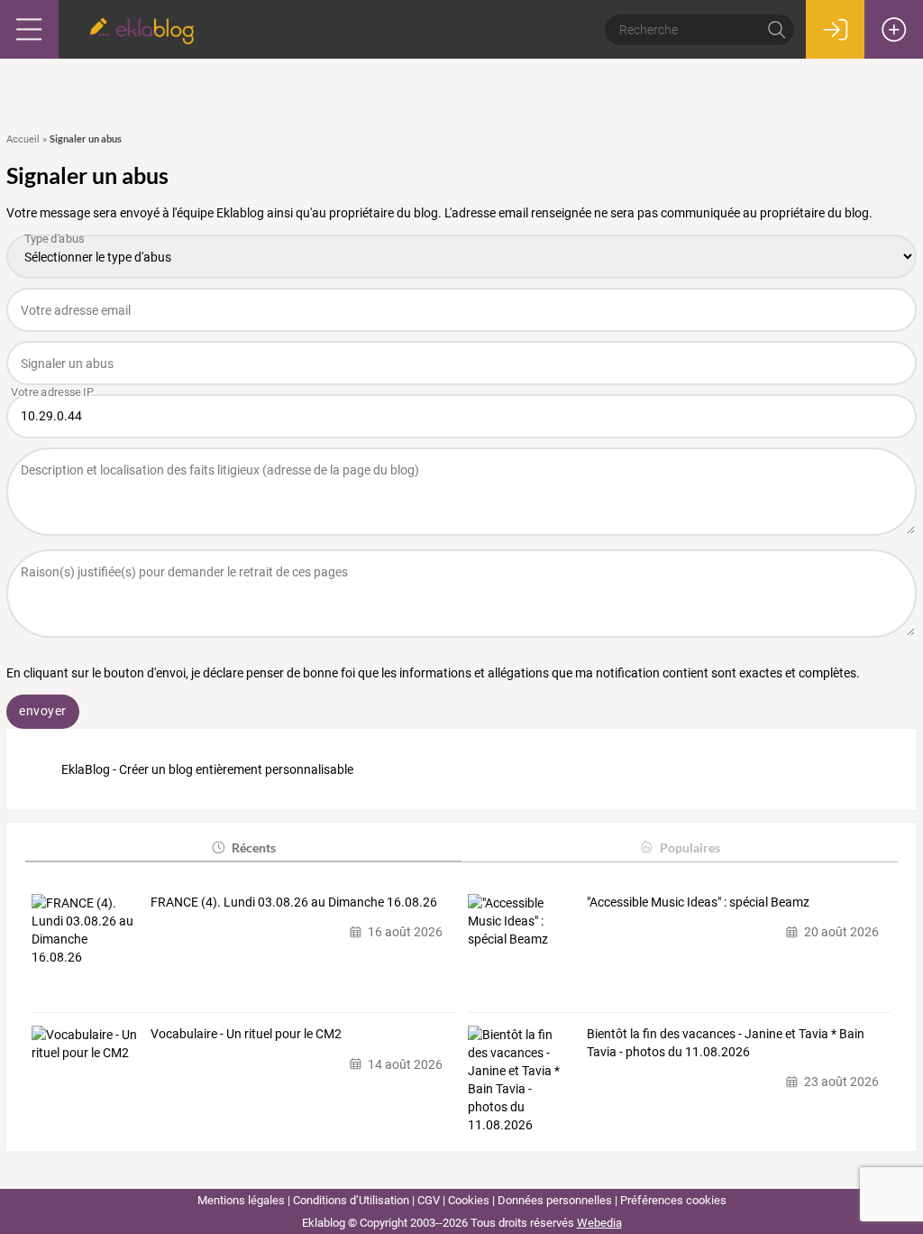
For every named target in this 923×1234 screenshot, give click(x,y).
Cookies (468, 1200)
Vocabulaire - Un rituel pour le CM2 (246, 1034)
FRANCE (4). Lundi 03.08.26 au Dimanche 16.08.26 (294, 902)
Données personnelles (555, 1200)
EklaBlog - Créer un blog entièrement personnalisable (207, 769)
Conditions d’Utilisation (351, 1200)
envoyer (43, 711)
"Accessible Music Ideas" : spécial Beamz (698, 902)
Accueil (23, 139)
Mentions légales (241, 1200)
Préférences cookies (673, 1200)
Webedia (599, 1222)
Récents (254, 847)
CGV (428, 1200)
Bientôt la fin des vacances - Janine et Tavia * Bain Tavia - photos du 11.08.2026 (725, 1043)
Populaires (690, 847)
